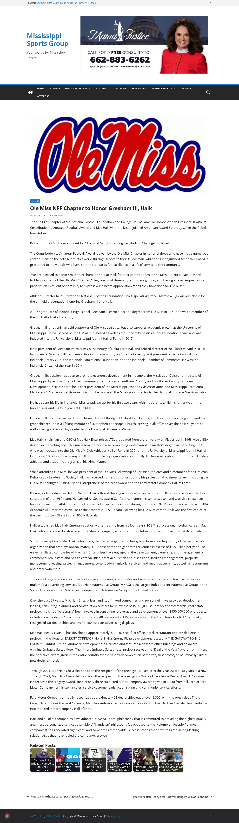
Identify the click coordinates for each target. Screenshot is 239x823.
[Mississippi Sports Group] (31, 92)
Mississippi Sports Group (47, 39)
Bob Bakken (57, 215)
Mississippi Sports (76, 88)
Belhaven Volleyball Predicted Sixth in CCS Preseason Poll (67, 2)
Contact (186, 88)
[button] (89, 88)
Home (40, 88)
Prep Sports (139, 88)
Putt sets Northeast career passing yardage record (62, 796)
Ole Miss (35, 201)
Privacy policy (113, 816)
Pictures (54, 88)
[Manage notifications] (7, 815)
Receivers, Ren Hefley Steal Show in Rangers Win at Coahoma (170, 797)
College (101, 88)
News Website (34, 816)
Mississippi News (162, 88)
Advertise (43, 96)
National (120, 88)
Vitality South (53, 816)
